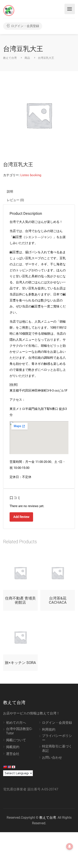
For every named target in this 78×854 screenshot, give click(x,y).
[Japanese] (13, 767)
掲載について (16, 740)
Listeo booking (30, 175)
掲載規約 (12, 747)
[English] (9, 767)
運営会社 (12, 754)
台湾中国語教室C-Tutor (19, 731)
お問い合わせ (52, 757)
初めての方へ (16, 723)
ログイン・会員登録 (24, 26)
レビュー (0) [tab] (15, 200)
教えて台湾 (47, 818)
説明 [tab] (10, 191)
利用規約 (48, 729)
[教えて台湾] (9, 10)
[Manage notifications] (69, 846)
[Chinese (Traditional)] (5, 767)
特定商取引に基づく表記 (57, 748)
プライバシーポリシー (57, 738)
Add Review (21, 517)
